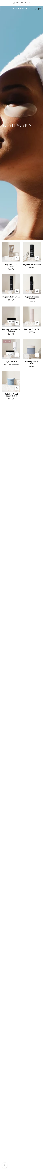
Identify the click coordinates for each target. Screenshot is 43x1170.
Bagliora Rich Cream (11, 297)
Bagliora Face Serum (32, 264)
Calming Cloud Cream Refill (11, 395)
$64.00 (11, 269)
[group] (21, 3)
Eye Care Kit (11, 362)
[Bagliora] (21, 9)
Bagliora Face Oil (31, 329)
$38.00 (32, 302)
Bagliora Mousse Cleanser (31, 298)
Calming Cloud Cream (31, 362)
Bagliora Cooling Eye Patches (11, 330)
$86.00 (32, 267)
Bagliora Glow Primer (11, 265)
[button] (34, 9)
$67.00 (32, 332)
